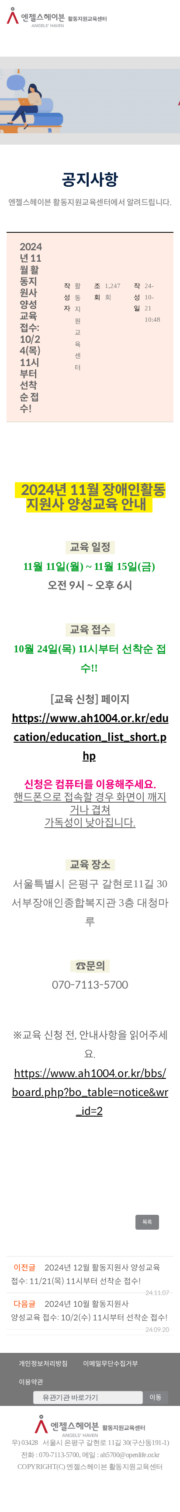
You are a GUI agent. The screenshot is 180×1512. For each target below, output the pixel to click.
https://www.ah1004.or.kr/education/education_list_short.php (90, 737)
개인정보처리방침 (43, 1363)
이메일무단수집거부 (110, 1363)
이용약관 (31, 1382)
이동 (155, 1397)
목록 (149, 1222)
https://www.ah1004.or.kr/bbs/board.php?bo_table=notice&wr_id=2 (90, 1092)
